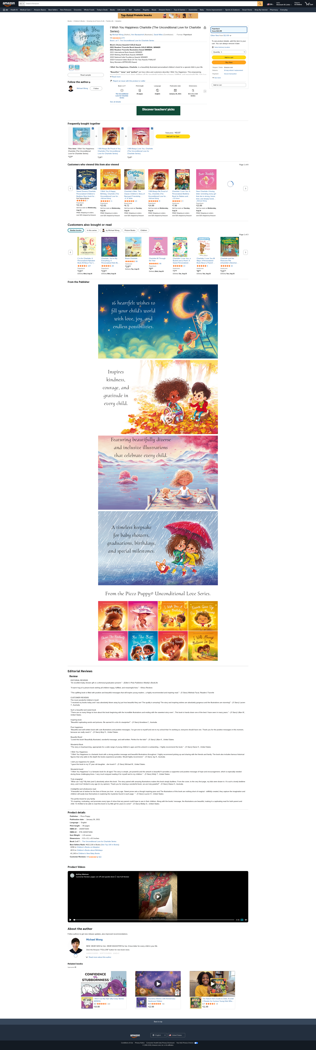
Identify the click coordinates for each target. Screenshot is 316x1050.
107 (89, 266)
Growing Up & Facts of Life (95, 21)
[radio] (229, 30)
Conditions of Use (127, 1043)
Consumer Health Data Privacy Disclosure (160, 1043)
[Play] (70, 920)
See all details (115, 102)
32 (232, 266)
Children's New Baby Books (89, 853)
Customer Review (83, 877)
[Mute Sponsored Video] (123, 994)
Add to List (217, 85)
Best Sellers (53, 10)
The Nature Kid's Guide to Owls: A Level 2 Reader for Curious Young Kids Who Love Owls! (218, 1000)
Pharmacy (274, 10)
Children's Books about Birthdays (90, 850)
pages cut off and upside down (103, 877)
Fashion (137, 10)
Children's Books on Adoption (88, 847)
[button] (5, 9)
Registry (146, 10)
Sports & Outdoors (232, 10)
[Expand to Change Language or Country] (273, 4)
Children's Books (79, 21)
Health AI (14, 10)
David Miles (158, 35)
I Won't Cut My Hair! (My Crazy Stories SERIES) (109, 1000)
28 (113, 266)
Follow (96, 88)
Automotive (193, 10)
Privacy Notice (140, 1043)
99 (137, 261)
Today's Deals (102, 10)
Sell (130, 10)
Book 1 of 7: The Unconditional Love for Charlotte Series (132, 40)
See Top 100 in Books (109, 845)
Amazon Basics (40, 10)
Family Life (109, 21)
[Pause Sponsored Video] (123, 989)
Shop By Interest (261, 10)
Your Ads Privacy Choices (185, 1043)
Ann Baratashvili (137, 35)
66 (160, 264)
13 (184, 266)
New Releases (65, 10)
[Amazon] (9, 4)
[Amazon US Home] (135, 1036)
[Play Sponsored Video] (158, 984)
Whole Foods (89, 10)
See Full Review (123, 877)
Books (112, 10)
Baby (202, 10)
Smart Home (247, 10)
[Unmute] (246, 919)
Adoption (118, 21)
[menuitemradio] (242, 920)
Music (154, 10)
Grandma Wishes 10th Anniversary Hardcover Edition (161, 1000)
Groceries (77, 10)
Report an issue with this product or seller (129, 81)
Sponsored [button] (71, 967)
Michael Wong (117, 35)
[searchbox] (141, 3)
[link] (111, 136)
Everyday (284, 10)
